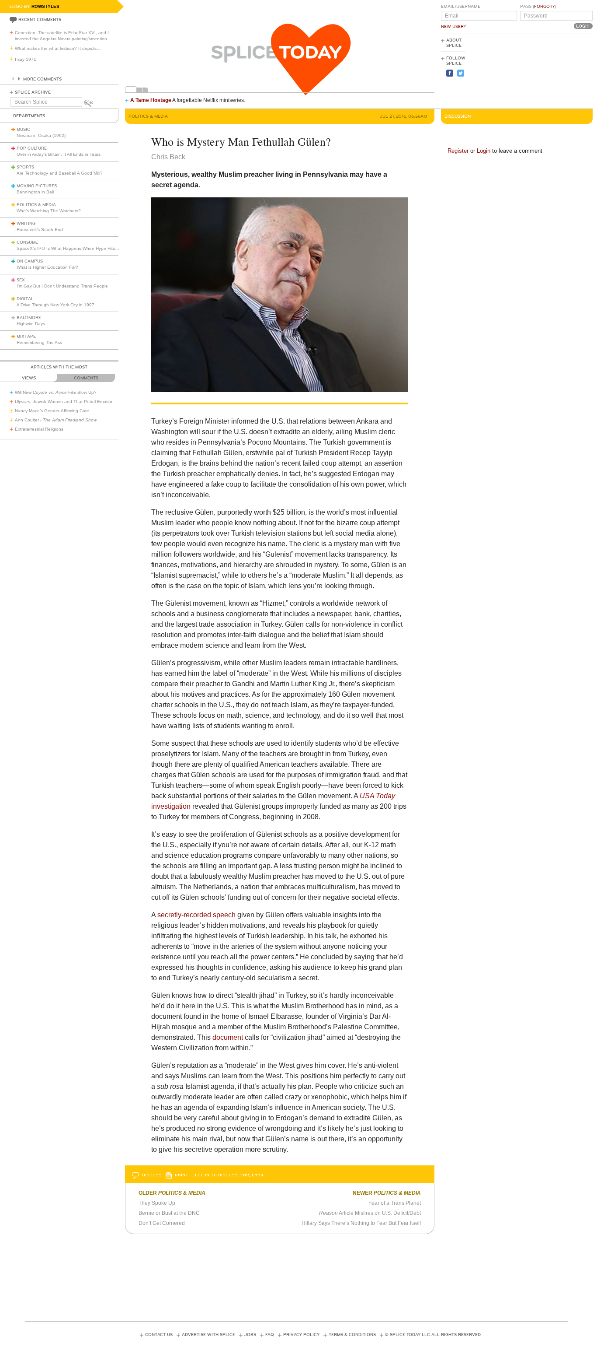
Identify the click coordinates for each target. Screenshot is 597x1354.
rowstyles (45, 6)
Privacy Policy (301, 1334)
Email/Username (460, 6)
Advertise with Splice (208, 1334)
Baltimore (29, 317)
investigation (171, 806)
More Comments (42, 79)
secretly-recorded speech (196, 915)
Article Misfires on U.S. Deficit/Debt (370, 1213)
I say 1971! (26, 59)
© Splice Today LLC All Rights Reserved (433, 1334)
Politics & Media (36, 204)
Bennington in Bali (35, 191)
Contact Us (159, 1334)
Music (23, 129)
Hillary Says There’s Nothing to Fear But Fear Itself (361, 1223)
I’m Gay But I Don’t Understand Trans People (62, 286)
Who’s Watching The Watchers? (49, 210)
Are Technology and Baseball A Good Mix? (60, 173)
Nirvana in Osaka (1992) (41, 135)
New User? (453, 26)
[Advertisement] (553, 70)
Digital (25, 299)
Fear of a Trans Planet (394, 1203)
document (227, 1037)
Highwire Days (31, 323)
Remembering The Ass (39, 342)
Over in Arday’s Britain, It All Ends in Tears (59, 154)
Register (458, 150)
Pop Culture (32, 148)
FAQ (269, 1334)
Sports (25, 167)
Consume (27, 242)
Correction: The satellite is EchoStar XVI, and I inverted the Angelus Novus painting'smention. (62, 35)
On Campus (30, 261)
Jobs (250, 1334)
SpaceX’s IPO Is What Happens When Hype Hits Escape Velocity (82, 248)
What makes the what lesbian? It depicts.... (58, 48)
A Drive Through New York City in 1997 (55, 304)
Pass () (538, 6)
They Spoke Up (157, 1203)
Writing (26, 223)
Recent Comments (39, 19)
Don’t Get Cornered (162, 1223)
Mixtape (26, 336)
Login (483, 150)
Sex (21, 280)
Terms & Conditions (352, 1334)
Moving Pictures (37, 186)
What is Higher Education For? (47, 267)
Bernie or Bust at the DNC (169, 1213)
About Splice (454, 43)
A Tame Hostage (150, 100)
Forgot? (544, 6)
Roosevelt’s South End (40, 229)
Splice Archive (33, 92)
